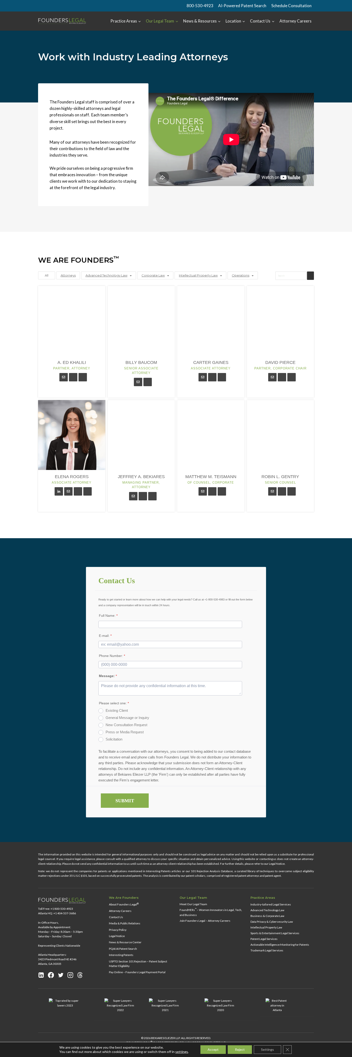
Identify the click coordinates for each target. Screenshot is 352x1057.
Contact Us (116, 917)
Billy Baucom (141, 362)
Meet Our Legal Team (193, 904)
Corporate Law (153, 275)
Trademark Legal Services (266, 950)
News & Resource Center (125, 942)
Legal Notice (117, 936)
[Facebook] (51, 975)
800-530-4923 (200, 5)
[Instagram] (70, 975)
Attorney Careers (295, 20)
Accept (213, 1049)
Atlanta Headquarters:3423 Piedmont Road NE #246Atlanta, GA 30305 (57, 959)
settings (181, 1052)
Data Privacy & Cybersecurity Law (271, 921)
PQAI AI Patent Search (123, 948)
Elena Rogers (72, 476)
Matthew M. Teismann (210, 476)
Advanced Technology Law (106, 275)
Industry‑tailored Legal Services (270, 904)
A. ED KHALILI (71, 362)
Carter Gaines (210, 362)
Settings (267, 1049)
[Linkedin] (41, 975)
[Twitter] (61, 975)
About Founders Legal (124, 904)
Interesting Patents (121, 955)
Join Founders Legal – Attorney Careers (205, 920)
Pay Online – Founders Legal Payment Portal (137, 972)
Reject (240, 1049)
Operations (240, 275)
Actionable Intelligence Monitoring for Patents (279, 944)
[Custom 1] (80, 975)
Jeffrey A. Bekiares (141, 476)
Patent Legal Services (264, 939)
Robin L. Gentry (280, 476)
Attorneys (68, 275)
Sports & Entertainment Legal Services (274, 933)
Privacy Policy (117, 930)
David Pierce (280, 362)
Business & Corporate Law (267, 916)
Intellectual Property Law (198, 275)
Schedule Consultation (291, 5)
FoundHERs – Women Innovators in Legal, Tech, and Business (211, 912)
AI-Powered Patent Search (242, 5)
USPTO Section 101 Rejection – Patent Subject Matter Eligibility (138, 964)
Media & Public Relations (124, 923)
